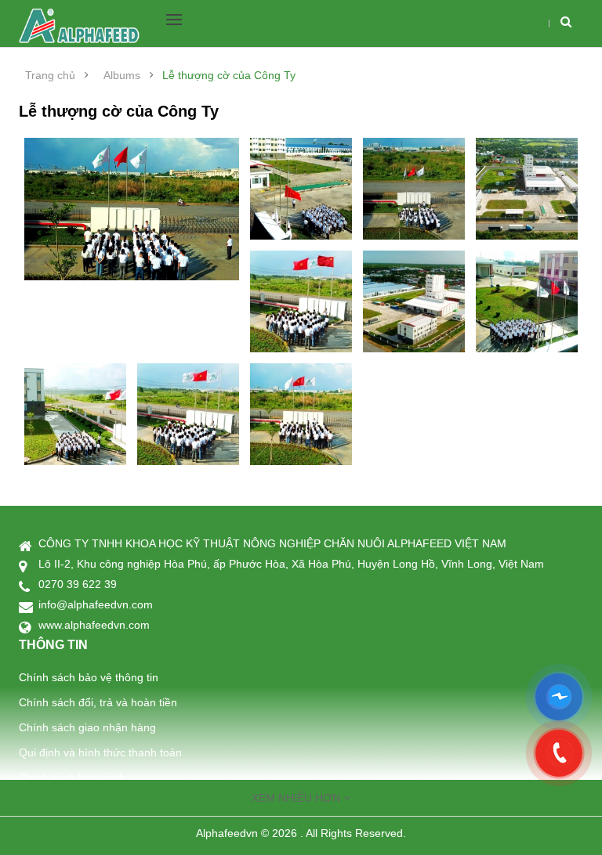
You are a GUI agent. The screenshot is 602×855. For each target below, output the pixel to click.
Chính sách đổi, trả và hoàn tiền (98, 702)
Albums (121, 75)
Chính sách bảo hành (72, 777)
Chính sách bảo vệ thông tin (88, 677)
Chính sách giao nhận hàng (87, 727)
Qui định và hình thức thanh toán (100, 752)
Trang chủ (50, 75)
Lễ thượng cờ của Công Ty (229, 75)
